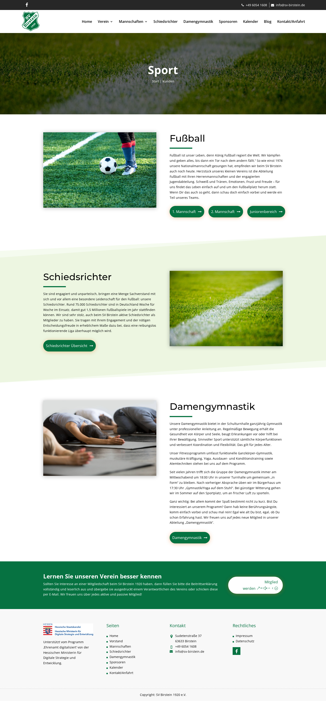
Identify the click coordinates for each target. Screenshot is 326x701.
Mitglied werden (260, 585)
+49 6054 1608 (256, 5)
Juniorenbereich (263, 211)
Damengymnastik (198, 22)
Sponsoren (228, 22)
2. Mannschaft (223, 211)
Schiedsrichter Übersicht (66, 345)
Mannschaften (131, 22)
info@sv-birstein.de (290, 5)
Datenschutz (245, 641)
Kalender (250, 22)
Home (87, 22)
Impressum (244, 636)
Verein (103, 22)
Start (155, 81)
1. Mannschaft (184, 211)
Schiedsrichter (165, 22)
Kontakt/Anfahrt (291, 22)
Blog (267, 22)
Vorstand (116, 641)
